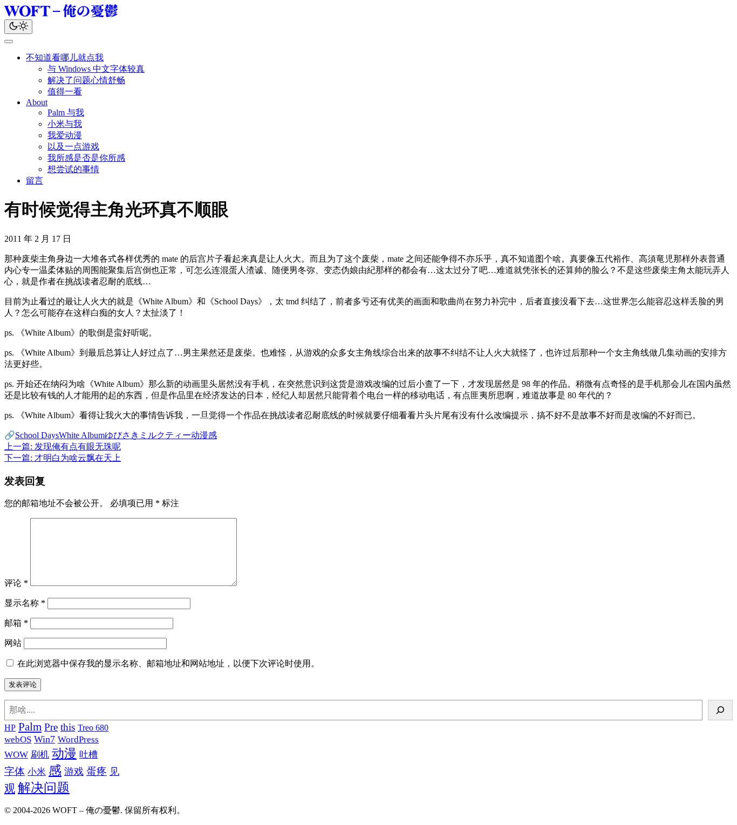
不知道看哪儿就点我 (65, 57)
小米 (37, 772)
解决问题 (44, 788)
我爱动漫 (64, 135)
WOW (16, 754)
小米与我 (64, 123)
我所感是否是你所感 (86, 157)
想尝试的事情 (73, 169)
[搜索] (720, 710)
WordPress (78, 739)
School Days (37, 435)
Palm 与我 (65, 112)
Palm (30, 726)
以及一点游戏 (73, 146)
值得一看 (64, 91)
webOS (17, 739)
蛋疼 (96, 771)
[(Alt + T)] (18, 26)
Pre (51, 727)
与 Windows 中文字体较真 (96, 68)
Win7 (44, 739)
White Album (82, 435)
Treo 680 (93, 727)
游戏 (74, 771)
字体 (14, 771)
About (36, 102)
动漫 (199, 435)
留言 (34, 180)
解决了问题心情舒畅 (86, 80)
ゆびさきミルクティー (148, 435)
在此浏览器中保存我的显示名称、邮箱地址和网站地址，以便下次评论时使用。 (168, 663)
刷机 (40, 754)
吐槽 (88, 754)
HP (10, 727)
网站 (13, 642)
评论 (16, 583)
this (67, 727)
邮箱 (16, 623)
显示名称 (24, 603)
